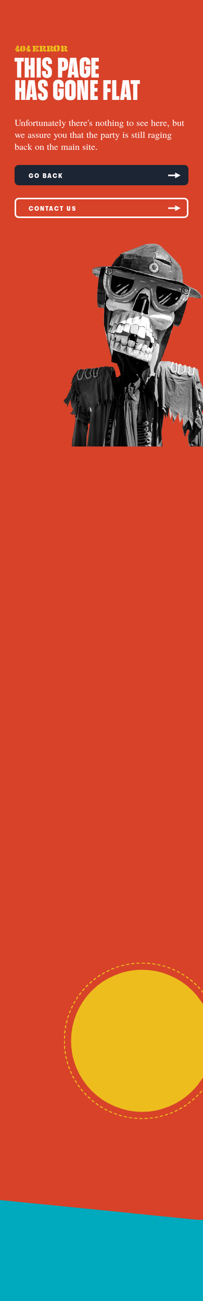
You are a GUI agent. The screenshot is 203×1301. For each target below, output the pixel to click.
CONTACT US (53, 208)
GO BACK (46, 175)
